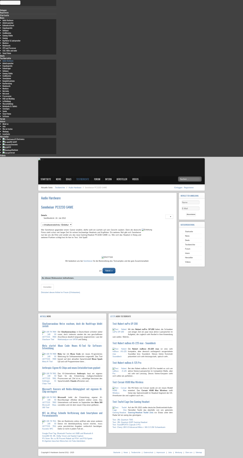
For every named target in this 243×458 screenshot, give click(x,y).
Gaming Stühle (8, 73)
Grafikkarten (7, 33)
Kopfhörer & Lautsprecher (12, 40)
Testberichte (5, 58)
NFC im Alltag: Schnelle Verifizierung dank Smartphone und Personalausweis (72, 414)
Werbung (6, 131)
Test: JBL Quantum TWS (122, 420)
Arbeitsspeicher (8, 23)
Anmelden (47, 287)
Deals (2, 55)
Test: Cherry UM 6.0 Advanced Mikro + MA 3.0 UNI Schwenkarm (138, 427)
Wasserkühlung (8, 103)
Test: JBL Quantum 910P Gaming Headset (129, 422)
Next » (109, 270)
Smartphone (7, 78)
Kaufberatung (7, 83)
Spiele (5, 111)
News (2, 17)
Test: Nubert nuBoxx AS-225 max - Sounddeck (134, 343)
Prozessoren (7, 96)
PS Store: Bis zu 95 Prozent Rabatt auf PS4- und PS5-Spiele (67, 438)
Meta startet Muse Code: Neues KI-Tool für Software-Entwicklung (72, 347)
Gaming (5, 38)
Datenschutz (148, 452)
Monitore (6, 43)
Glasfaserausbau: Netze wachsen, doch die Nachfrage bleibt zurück (72, 325)
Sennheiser (88, 261)
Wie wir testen (8, 129)
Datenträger (7, 68)
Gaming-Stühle (8, 35)
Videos (3, 155)
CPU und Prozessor (9, 48)
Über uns (188, 452)
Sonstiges (6, 108)
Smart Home (7, 53)
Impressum (161, 452)
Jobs (4, 126)
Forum (2, 118)
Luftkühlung (7, 101)
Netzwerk (6, 93)
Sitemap (199, 452)
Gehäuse (6, 30)
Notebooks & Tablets (10, 106)
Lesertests (6, 134)
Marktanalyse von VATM (68, 339)
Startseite (4, 15)
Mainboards (7, 45)
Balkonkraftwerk (8, 25)
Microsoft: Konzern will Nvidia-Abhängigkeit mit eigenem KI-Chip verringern (72, 390)
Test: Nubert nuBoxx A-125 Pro (126, 362)
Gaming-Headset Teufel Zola (140, 413)
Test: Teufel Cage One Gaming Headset (131, 401)
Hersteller (4, 136)
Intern (2, 121)
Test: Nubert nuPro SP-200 (125, 323)
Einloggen (178, 188)
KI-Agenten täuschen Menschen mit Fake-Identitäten (63, 441)
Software (6, 116)
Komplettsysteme (9, 81)
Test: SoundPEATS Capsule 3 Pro (126, 425)
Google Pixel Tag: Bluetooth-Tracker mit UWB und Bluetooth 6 (67, 433)
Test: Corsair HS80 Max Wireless (127, 382)
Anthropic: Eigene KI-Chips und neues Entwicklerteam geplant (71, 368)
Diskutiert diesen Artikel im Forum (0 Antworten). (60, 292)
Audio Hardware (8, 20)
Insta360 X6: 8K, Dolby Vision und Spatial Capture (62, 436)
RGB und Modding (9, 98)
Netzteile (6, 91)
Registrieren (189, 188)
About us (6, 124)
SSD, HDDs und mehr (10, 50)
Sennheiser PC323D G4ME (57, 206)
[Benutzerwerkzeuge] (169, 217)
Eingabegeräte (7, 28)
